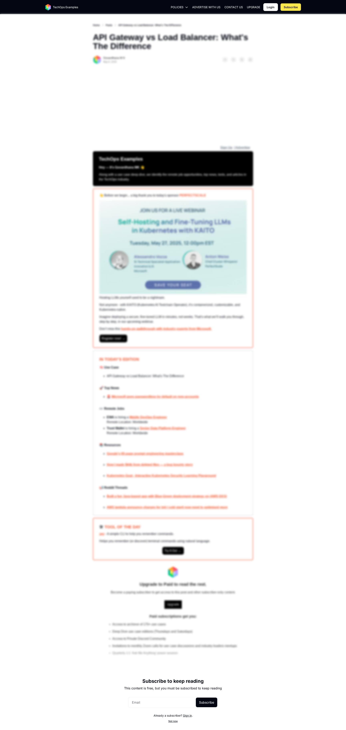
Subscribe (206, 702)
